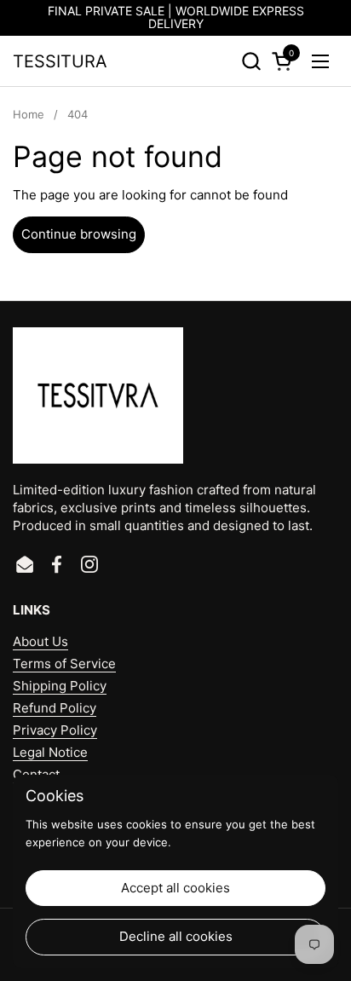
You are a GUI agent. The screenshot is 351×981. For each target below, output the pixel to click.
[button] (251, 61)
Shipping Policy (59, 686)
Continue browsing (78, 234)
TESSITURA (60, 61)
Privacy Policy (55, 730)
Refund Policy (54, 708)
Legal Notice (50, 752)
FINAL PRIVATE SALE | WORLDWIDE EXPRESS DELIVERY (176, 17)
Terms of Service (64, 663)
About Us (40, 641)
